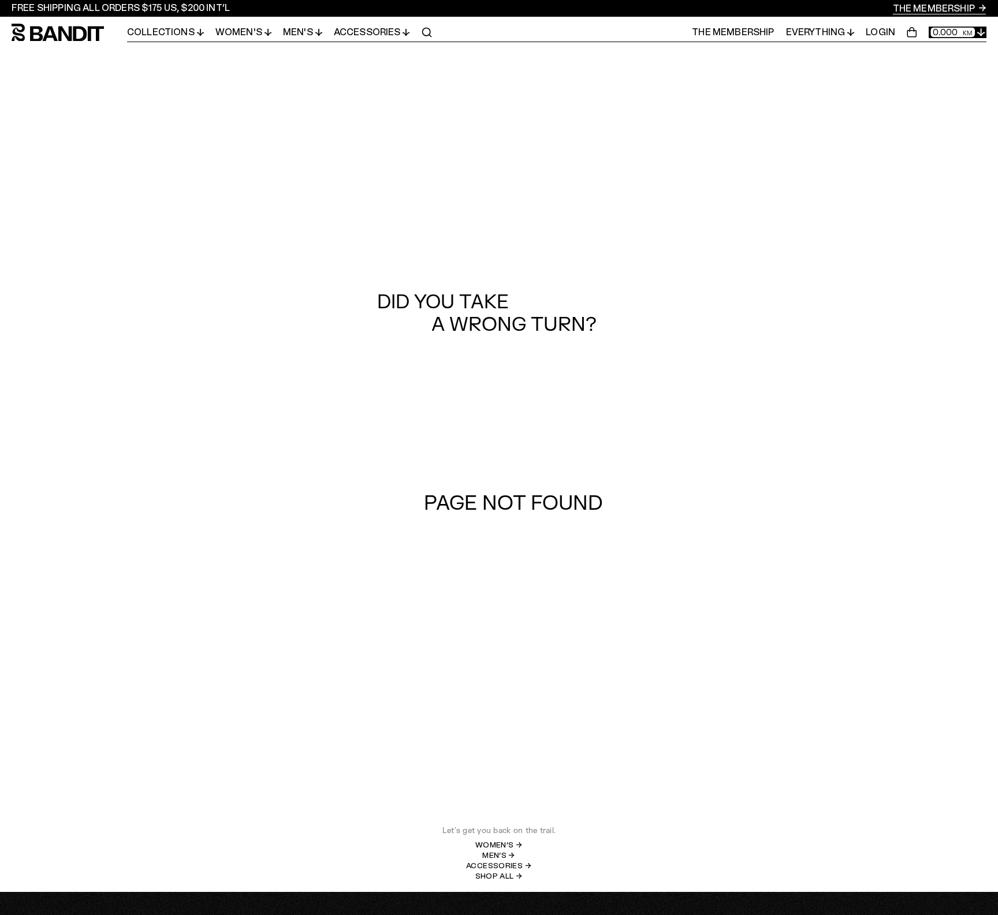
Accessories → (499, 866)
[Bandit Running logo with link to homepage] (69, 33)
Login (880, 32)
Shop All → (499, 876)
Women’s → (499, 845)
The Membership (935, 8)
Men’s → (499, 855)
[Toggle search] (427, 32)
